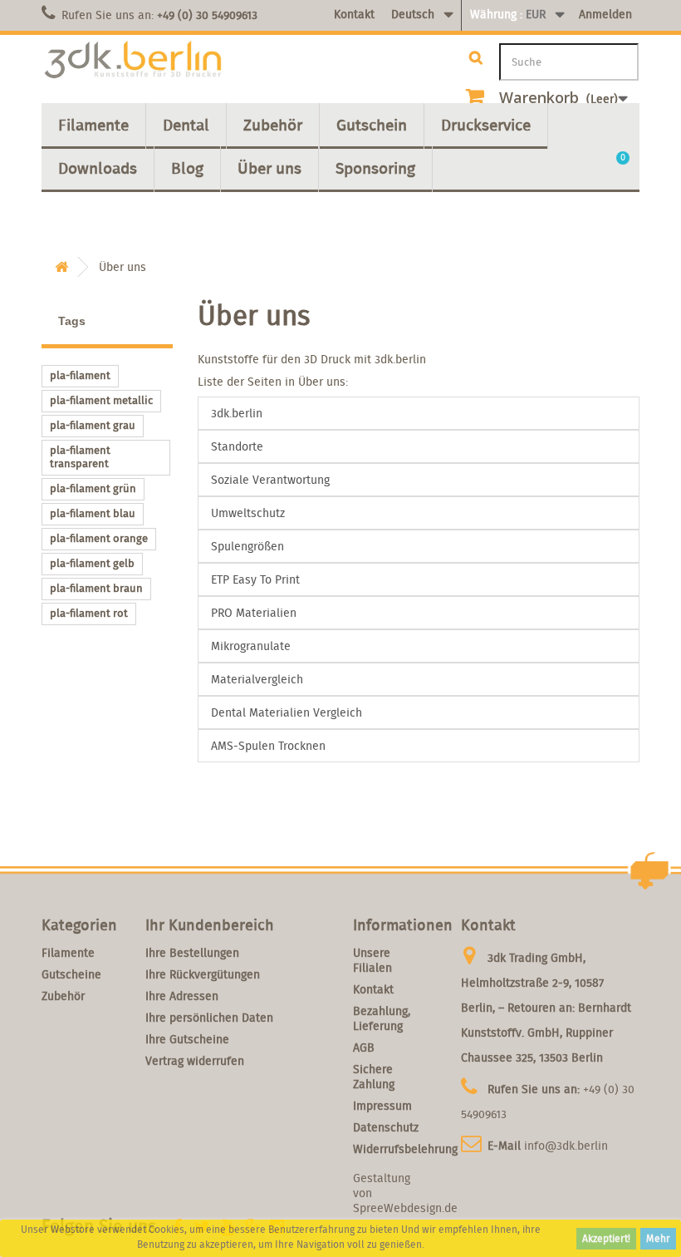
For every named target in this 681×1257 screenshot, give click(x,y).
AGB (364, 1047)
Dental (186, 124)
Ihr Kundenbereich (209, 925)
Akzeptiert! (606, 1238)
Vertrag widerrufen (194, 1060)
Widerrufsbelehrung (405, 1149)
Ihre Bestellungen (192, 952)
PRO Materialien (253, 612)
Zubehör (272, 124)
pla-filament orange (99, 538)
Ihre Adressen (181, 996)
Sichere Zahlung (373, 1076)
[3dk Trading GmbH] (133, 60)
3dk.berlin (236, 413)
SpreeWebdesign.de (405, 1208)
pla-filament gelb (92, 563)
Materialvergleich (257, 679)
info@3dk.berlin (566, 1145)
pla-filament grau (92, 425)
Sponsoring (375, 168)
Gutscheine (71, 974)
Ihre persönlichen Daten (209, 1017)
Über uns (269, 168)
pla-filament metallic (101, 400)
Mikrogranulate (251, 646)
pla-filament (80, 375)
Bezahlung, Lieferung (381, 1018)
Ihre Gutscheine (187, 1039)
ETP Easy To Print (255, 579)
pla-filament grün (93, 488)
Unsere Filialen (372, 960)
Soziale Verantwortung (270, 479)
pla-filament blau (92, 513)
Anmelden (605, 14)
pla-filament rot (89, 613)
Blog (187, 168)
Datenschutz (386, 1127)
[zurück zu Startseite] (61, 267)
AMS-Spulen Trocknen (268, 745)
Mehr (658, 1238)
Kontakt (354, 14)
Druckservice (486, 124)
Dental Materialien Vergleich (286, 712)
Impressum (382, 1105)
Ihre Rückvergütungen (202, 974)
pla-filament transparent (80, 456)
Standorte (237, 446)
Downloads (97, 168)
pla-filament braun (96, 588)
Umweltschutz (248, 513)
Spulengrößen (247, 546)
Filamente (93, 124)
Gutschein (371, 124)
